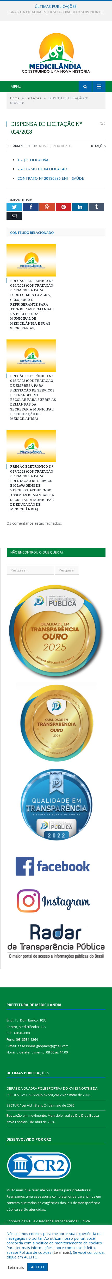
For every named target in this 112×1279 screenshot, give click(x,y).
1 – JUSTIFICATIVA (32, 159)
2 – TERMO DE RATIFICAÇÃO (42, 168)
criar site (38, 1190)
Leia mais (62, 1252)
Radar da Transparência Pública (64, 1221)
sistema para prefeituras (70, 1190)
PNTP (28, 1221)
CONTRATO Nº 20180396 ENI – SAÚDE (50, 178)
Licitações (97, 146)
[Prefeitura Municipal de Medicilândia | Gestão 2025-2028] (56, 51)
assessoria (42, 1196)
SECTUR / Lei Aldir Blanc (54, 12)
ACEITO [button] (37, 1266)
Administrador (25, 146)
